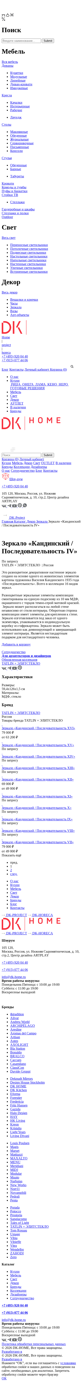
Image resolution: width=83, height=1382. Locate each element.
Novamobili (18, 1192)
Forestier (16, 1097)
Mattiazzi (16, 1154)
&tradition (17, 1014)
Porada (15, 1207)
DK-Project (17, 517)
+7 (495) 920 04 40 (15, 356)
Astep (14, 1041)
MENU (15, 1162)
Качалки (16, 102)
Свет (13, 396)
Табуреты (17, 176)
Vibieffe (15, 1242)
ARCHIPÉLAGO (22, 1025)
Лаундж (15, 117)
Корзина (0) (58, 369)
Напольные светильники (28, 260)
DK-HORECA (42, 915)
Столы (6, 124)
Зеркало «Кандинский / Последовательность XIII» (38, 768)
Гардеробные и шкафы (18, 209)
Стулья (7, 158)
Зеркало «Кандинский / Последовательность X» (37, 808)
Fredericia (17, 1101)
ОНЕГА (27, 384)
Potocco (15, 1211)
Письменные (19, 147)
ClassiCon (17, 1067)
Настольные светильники (28, 256)
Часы (14, 303)
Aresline (15, 1029)
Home (6, 337)
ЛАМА (40, 384)
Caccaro (15, 1060)
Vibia (13, 1238)
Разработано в (12, 1351)
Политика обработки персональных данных (34, 1344)
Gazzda (15, 1109)
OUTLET (48, 463)
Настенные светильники (28, 264)
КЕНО (52, 384)
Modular (16, 1173)
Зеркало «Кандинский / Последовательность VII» (38, 842)
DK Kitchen (18, 1090)
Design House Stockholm (27, 1082)
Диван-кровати (21, 84)
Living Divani (19, 1136)
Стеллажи (17, 202)
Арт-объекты (19, 315)
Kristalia (15, 1128)
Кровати (8, 183)
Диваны (7, 65)
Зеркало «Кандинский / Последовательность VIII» (38, 830)
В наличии (18, 407)
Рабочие (16, 110)
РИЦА (15, 384)
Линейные (18, 80)
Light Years (18, 1132)
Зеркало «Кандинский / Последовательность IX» (37, 819)
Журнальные (19, 139)
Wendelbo (17, 1249)
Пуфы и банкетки (14, 191)
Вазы (14, 311)
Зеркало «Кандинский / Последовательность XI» (37, 796)
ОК (4, 1378)
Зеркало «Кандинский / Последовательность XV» (38, 745)
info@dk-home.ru (14, 977)
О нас (14, 377)
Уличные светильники (26, 268)
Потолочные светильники (29, 249)
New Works (18, 1185)
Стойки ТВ (10, 195)
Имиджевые (19, 88)
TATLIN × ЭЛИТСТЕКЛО (21, 713)
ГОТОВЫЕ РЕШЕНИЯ (27, 388)
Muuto (14, 1177)
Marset (14, 1150)
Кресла (7, 95)
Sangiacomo (18, 1219)
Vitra (13, 1245)
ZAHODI (17, 1253)
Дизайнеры (39, 467)
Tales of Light (19, 1223)
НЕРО (63, 384)
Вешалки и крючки (24, 299)
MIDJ (14, 1170)
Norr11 (15, 1189)
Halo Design (18, 1113)
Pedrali (15, 1196)
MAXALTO (18, 1158)
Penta (14, 1200)
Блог (5, 369)
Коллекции (22, 467)
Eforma (15, 1094)
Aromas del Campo (23, 1033)
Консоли (16, 151)
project (6, 345)
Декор (14, 399)
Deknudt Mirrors (21, 1078)
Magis (14, 1147)
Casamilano (18, 1064)
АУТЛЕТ (16, 403)
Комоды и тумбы (14, 187)
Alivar (14, 1018)
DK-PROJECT (16, 915)
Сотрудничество (23, 470)
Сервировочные (22, 143)
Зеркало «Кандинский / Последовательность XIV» (38, 756)
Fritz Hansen (18, 1105)
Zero (13, 1257)
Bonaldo (16, 1052)
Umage (15, 1234)
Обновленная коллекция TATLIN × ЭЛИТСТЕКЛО (21, 661)
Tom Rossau (18, 1230)
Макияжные (19, 132)
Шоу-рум (16, 479)
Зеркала (15, 307)
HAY (14, 1117)
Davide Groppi (20, 1071)
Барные (15, 169)
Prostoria (16, 1215)
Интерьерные (20, 106)
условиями (68, 1363)
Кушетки (16, 73)
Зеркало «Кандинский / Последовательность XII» (38, 779)
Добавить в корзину (16, 644)
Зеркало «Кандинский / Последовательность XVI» (38, 728)
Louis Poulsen (19, 1143)
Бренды (15, 411)
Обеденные (18, 135)
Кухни (15, 380)
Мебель (15, 392)
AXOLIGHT (19, 1045)
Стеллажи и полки (15, 213)
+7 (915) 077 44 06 (15, 360)
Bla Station (17, 1048)
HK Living (17, 1120)
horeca (6, 352)
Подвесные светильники (28, 252)
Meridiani (16, 1166)
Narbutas (16, 1181)
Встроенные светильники (29, 271)
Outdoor (7, 217)
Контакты (16, 369)
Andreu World (20, 1022)
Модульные (18, 76)
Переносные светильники (29, 245)
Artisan (15, 1037)
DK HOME (18, 1086)
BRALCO (17, 1056)
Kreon (14, 1124)
